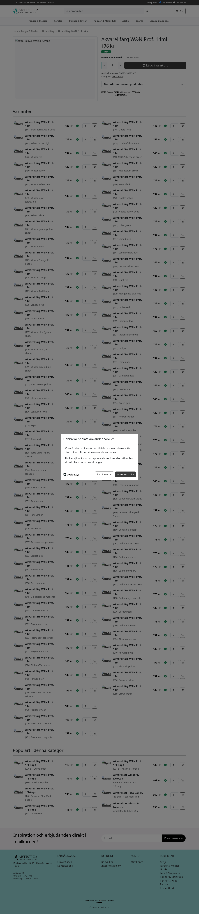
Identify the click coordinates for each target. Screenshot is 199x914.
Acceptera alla (125, 474)
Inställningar (104, 474)
